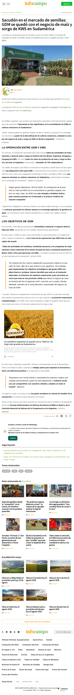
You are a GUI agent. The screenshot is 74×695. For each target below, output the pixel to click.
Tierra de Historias (10, 654)
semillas (28, 471)
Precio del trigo (42, 669)
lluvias (24, 654)
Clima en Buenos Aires (11, 659)
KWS (17, 111)
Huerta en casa (44, 649)
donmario (6, 471)
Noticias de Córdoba (31, 664)
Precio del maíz (25, 669)
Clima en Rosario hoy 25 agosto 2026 (59, 607)
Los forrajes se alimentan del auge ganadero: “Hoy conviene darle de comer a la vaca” (60, 505)
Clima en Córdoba (31, 659)
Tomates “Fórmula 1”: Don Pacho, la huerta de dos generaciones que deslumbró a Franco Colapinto (13, 540)
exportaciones (27, 682)
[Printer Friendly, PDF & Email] (70, 416)
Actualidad (12, 12)
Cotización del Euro (30, 645)
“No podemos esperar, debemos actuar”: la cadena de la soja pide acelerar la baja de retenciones (35, 507)
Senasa (49, 640)
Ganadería (30, 649)
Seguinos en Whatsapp (66, 3)
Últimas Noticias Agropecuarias (15, 640)
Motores (57, 649)
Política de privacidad (63, 632)
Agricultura (38, 640)
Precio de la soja (9, 669)
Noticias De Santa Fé (10, 664)
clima (17, 682)
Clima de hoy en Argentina (42, 654)
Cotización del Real (50, 645)
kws (21, 471)
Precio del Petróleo (10, 674)
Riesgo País (48, 664)
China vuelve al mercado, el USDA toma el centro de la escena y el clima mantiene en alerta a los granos (60, 540)
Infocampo (5, 12)
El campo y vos (8, 649)
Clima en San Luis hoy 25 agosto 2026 (59, 579)
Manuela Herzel (8, 548)
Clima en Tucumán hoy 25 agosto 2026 (36, 579)
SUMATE (13, 438)
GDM (14, 471)
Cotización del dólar (10, 645)
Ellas (20, 649)
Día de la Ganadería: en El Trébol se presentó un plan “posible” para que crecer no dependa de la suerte (36, 540)
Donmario (19, 12)
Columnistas (55, 548)
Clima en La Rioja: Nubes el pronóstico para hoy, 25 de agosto (12, 580)
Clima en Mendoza (50, 659)
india (37, 682)
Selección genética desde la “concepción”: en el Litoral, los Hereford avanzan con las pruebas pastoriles (12, 507)
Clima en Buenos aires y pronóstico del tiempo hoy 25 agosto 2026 (35, 609)
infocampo (7, 515)
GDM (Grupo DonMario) (21, 107)
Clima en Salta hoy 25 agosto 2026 (10, 607)
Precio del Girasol (59, 669)
